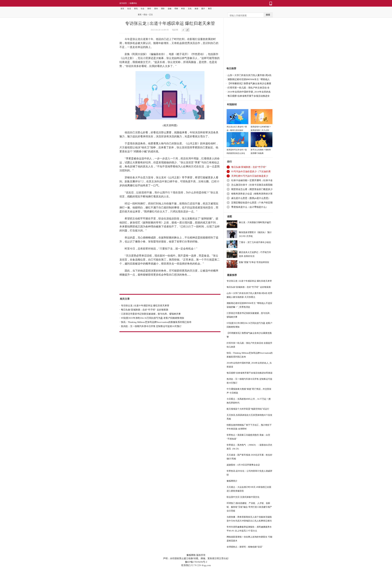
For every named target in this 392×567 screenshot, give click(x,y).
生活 (129, 9)
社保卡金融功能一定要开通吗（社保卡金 (252, 180)
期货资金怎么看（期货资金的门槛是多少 (252, 189)
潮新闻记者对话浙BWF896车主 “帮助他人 (249, 79)
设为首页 (123, 3)
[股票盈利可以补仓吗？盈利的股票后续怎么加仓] (237, 139)
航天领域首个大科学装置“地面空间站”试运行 (248, 408)
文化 (190, 9)
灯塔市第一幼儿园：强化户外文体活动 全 (249, 87)
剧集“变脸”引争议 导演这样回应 (254, 262)
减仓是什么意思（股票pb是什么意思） (250, 198)
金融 (169, 9)
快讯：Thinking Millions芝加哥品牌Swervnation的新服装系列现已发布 (156, 321)
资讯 (136, 9)
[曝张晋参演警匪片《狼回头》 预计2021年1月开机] (232, 233)
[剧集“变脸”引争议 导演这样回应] (232, 263)
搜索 (268, 15)
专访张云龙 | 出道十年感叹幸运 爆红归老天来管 (145, 305)
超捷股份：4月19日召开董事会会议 (243, 464)
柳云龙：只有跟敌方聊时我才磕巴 (255, 222)
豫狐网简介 (232, 480)
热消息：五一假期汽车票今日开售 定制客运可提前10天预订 (151, 326)
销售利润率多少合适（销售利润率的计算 (252, 193)
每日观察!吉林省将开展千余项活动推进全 (249, 95)
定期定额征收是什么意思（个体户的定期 (252, 202)
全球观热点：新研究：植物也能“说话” (245, 546)
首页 (122, 9)
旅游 (196, 9)
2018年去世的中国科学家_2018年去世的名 (249, 91)
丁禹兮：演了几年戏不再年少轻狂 (255, 242)
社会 (142, 9)
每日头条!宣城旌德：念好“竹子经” (249, 167)
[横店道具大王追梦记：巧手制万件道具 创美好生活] (232, 253)
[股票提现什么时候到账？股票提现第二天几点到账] (261, 116)
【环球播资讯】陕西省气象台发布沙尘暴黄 (249, 83)
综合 (145, 14)
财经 (149, 9)
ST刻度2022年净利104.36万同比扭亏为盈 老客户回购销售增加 (152, 317)
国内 (156, 9)
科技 (183, 9)
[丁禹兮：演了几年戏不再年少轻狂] (232, 243)
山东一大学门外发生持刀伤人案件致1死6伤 (249, 75)
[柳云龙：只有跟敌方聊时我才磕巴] (232, 223)
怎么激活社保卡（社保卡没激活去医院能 (252, 185)
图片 (203, 9)
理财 (176, 9)
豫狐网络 (191, 554)
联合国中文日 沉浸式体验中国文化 (243, 496)
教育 (210, 9)
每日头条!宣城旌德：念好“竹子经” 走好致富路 (144, 309)
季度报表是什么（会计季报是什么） (249, 207)
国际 (163, 9)
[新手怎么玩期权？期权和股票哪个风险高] (261, 139)
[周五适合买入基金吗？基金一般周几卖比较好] (237, 116)
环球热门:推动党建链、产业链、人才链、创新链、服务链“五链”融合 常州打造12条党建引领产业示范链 (249, 507)
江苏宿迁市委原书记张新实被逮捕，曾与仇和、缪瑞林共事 (151, 313)
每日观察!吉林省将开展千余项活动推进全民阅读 (249, 372)
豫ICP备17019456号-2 (196, 561)
